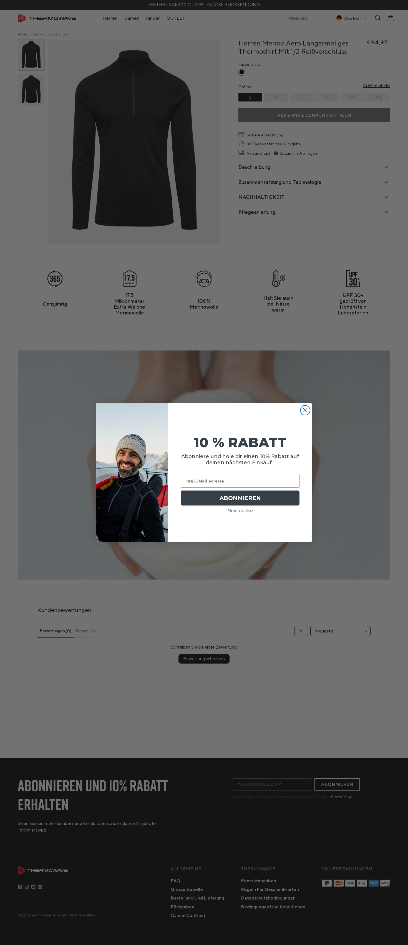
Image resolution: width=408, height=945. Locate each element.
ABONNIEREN (240, 498)
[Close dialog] (305, 410)
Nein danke (240, 510)
